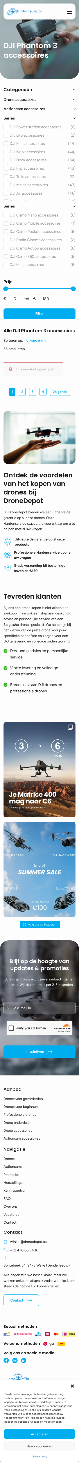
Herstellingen (14, 1183)
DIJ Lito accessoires (42, 135)
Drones (9, 1159)
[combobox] (36, 341)
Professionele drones (20, 1114)
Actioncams (13, 1167)
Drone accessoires (18, 1130)
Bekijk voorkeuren (39, 1446)
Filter (39, 313)
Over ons (10, 1206)
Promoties (11, 1175)
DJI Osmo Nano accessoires (42, 215)
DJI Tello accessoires (42, 176)
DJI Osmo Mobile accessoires (42, 223)
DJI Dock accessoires (42, 160)
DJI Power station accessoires (42, 127)
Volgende (60, 392)
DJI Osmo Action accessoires (42, 248)
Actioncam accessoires (22, 1138)
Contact (10, 1222)
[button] (72, 1385)
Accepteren (39, 1434)
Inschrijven (35, 1051)
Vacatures (11, 1214)
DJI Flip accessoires (42, 168)
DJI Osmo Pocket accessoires (42, 231)
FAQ (7, 1198)
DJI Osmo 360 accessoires (42, 256)
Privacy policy (40, 1456)
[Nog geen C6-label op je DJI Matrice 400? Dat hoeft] (39, 769)
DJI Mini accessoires (42, 143)
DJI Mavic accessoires (42, 185)
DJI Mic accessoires (42, 264)
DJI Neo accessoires (42, 152)
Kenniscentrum (15, 1190)
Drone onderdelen (18, 1123)
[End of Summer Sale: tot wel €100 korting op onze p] (39, 869)
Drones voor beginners (21, 1107)
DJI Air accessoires (42, 193)
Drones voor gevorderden (23, 1099)
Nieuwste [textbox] (34, 341)
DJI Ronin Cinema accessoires (42, 240)
